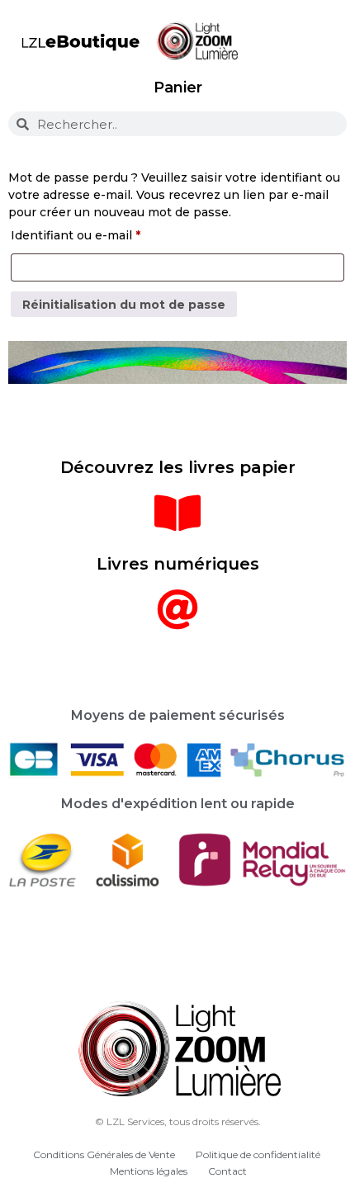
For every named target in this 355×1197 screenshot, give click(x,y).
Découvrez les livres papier (178, 467)
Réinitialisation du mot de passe (123, 304)
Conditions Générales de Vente (104, 1154)
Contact (227, 1171)
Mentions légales (148, 1171)
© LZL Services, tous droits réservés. (178, 1121)
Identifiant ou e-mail (108, 233)
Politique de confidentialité (258, 1154)
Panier (178, 87)
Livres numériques (178, 564)
